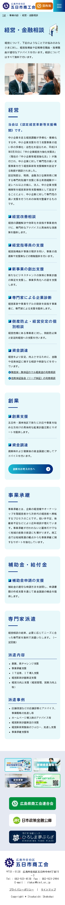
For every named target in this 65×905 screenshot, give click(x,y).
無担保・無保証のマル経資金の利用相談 (33, 372)
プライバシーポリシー (21, 889)
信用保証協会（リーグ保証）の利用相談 (33, 378)
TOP (4, 15)
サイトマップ (48, 889)
